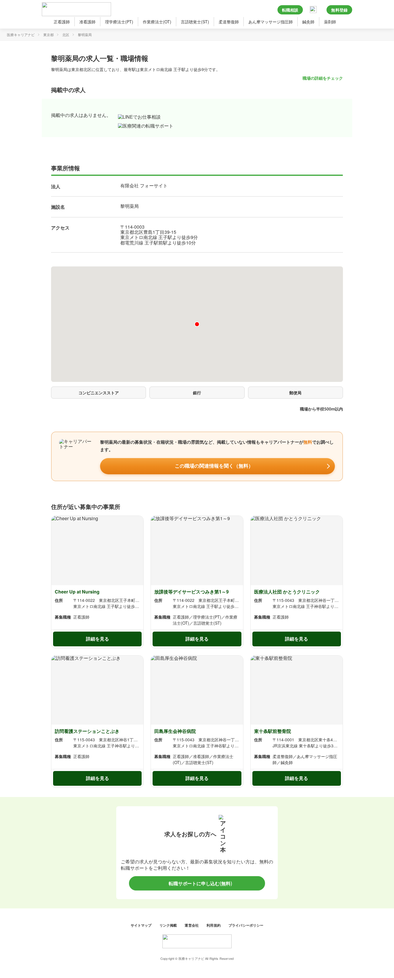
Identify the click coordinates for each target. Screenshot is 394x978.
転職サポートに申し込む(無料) (200, 883)
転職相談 (290, 10)
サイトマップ (142, 925)
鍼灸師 (308, 22)
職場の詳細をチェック (323, 78)
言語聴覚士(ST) (195, 22)
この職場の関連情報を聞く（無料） (214, 466)
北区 (65, 34)
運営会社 (192, 925)
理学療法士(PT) (119, 22)
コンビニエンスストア (98, 392)
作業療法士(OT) (157, 22)
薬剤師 (330, 22)
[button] (197, 324)
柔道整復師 (229, 22)
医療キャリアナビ (21, 34)
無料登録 (339, 10)
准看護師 (87, 22)
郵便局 (295, 392)
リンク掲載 (169, 925)
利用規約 (214, 925)
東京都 (48, 34)
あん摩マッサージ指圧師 (270, 22)
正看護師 (62, 22)
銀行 (197, 392)
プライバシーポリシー (246, 925)
